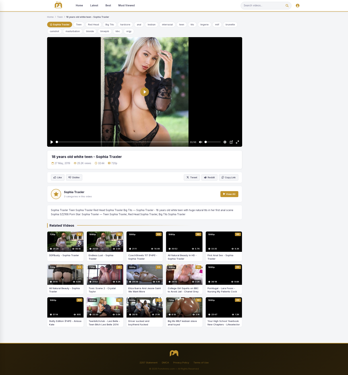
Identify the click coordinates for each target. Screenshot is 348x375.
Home (79, 5)
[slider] (122, 142)
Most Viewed (126, 5)
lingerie (204, 24)
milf (217, 24)
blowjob (104, 31)
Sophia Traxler (60, 24)
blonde (90, 31)
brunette (230, 24)
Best (108, 5)
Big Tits (109, 24)
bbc (118, 31)
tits (192, 24)
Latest (94, 5)
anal (139, 24)
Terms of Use (201, 362)
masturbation (73, 31)
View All (230, 194)
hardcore (125, 24)
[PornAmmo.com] (58, 5)
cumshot (54, 31)
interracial (167, 24)
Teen (60, 17)
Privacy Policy (181, 362)
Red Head (93, 24)
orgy (128, 31)
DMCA (165, 362)
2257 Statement (149, 362)
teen (181, 24)
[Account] (297, 5)
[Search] (287, 5)
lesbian (152, 24)
